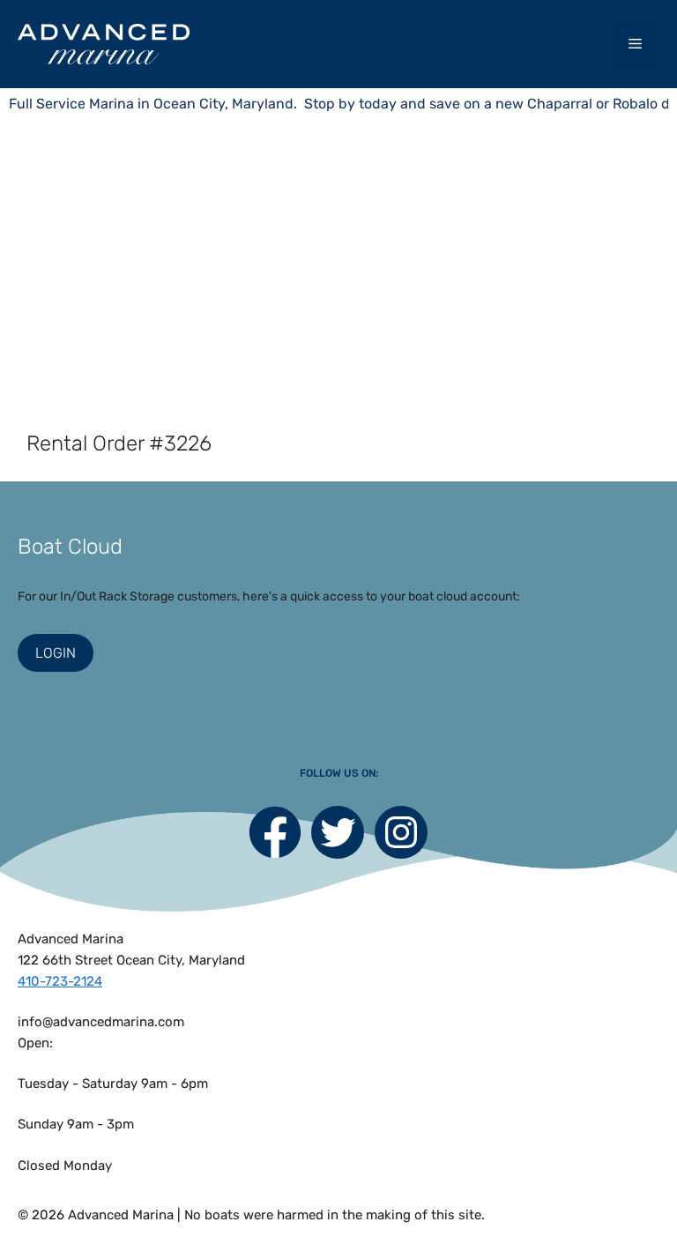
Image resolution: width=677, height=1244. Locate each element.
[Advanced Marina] (104, 43)
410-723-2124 (60, 981)
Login (55, 652)
